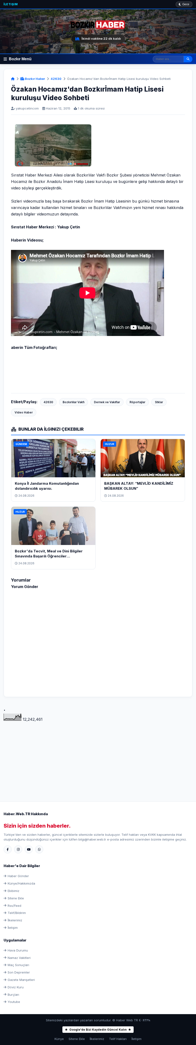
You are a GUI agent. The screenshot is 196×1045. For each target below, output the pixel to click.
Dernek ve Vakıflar (107, 402)
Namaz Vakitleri (19, 958)
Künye (59, 1039)
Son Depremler (19, 972)
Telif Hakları (118, 1039)
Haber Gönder (18, 876)
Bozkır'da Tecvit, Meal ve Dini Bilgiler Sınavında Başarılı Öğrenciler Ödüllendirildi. (49, 556)
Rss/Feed (14, 906)
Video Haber (24, 412)
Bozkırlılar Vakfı (73, 402)
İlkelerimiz (15, 920)
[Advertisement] (98, 755)
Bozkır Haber (34, 79)
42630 (56, 79)
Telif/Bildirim (17, 913)
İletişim (11, 4)
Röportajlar (137, 402)
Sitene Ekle (16, 898)
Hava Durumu (18, 950)
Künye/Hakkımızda (21, 883)
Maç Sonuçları (18, 965)
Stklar (159, 402)
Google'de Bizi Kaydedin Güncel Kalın (98, 1029)
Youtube (14, 1002)
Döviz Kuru (16, 987)
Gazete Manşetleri (21, 980)
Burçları (13, 994)
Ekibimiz (13, 891)
